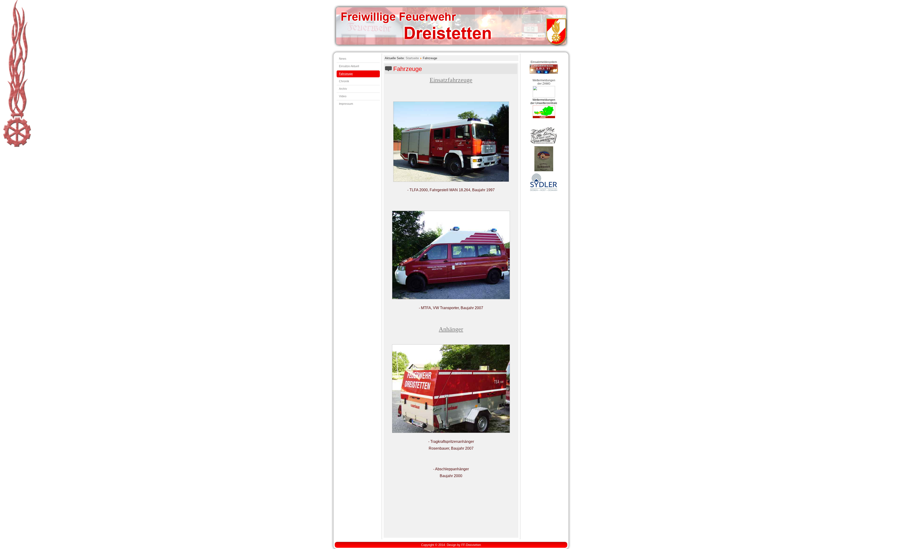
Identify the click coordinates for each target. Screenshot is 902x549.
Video (342, 96)
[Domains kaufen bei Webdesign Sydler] (544, 190)
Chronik (344, 81)
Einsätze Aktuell (349, 66)
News (342, 58)
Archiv (343, 88)
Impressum (346, 103)
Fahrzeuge (346, 73)
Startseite (412, 58)
